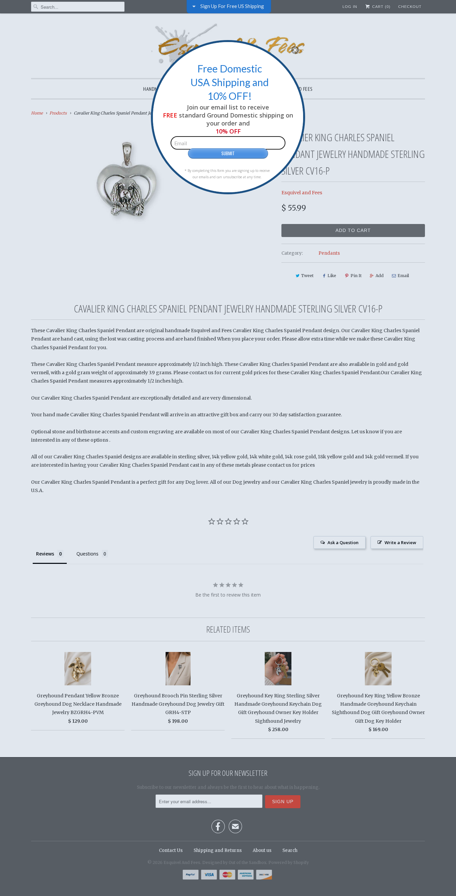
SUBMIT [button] (228, 153)
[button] (295, 50)
